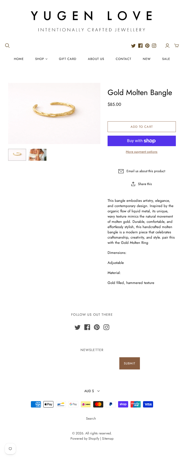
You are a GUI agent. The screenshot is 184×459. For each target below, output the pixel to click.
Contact (123, 59)
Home (19, 59)
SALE (166, 59)
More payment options (141, 151)
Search (91, 418)
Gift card (67, 59)
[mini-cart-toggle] (176, 45)
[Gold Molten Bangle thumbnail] (17, 155)
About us (96, 59)
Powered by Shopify (84, 438)
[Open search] (7, 45)
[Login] (167, 45)
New (147, 59)
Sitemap (108, 438)
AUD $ (89, 391)
